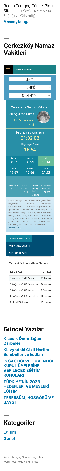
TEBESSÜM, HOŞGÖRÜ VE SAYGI (29, 400)
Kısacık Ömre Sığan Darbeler (22, 341)
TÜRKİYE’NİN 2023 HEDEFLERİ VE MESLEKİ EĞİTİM (26, 386)
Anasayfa (12, 21)
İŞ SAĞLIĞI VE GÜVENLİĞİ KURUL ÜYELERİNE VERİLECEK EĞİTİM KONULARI (28, 368)
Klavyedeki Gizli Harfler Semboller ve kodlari (26, 352)
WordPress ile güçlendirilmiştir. (22, 461)
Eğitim (10, 432)
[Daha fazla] (26, 22)
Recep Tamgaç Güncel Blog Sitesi (23, 457)
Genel (9, 438)
